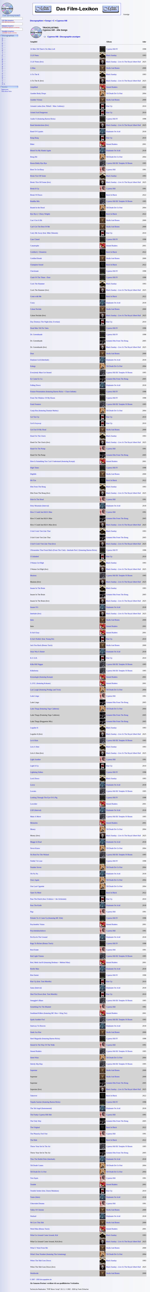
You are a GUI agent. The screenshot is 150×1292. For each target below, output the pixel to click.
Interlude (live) (35, 614)
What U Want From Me (39, 1248)
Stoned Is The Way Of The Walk (42, 1045)
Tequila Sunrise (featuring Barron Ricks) (45, 1102)
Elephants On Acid (113, 132)
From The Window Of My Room (42, 398)
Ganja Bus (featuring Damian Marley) (44, 411)
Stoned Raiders (111, 87)
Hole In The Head (37, 499)
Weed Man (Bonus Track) (39, 1229)
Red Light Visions (37, 956)
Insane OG (34, 607)
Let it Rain (34, 740)
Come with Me (35, 296)
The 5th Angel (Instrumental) (41, 1108)
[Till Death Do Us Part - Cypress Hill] (102, 96)
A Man (32, 68)
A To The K (34, 74)
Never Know (35, 848)
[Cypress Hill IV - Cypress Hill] (102, 51)
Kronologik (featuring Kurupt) (41, 677)
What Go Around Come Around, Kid (44, 1235)
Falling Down (35, 385)
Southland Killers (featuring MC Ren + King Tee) (48, 1013)
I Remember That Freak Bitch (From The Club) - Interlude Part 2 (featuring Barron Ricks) (63, 550)
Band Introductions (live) (39, 125)
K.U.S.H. (33, 658)
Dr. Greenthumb (36, 334)
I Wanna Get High (37, 563)
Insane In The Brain (37, 588)
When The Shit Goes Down (40, 1261)
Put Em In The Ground (38, 937)
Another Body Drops (38, 93)
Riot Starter (34, 975)
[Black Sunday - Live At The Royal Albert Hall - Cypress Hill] (102, 64)
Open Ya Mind (35, 893)
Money (33, 829)
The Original (35, 1127)
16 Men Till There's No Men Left (42, 49)
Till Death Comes (36, 1165)
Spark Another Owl (37, 1020)
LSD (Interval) (35, 810)
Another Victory (36, 100)
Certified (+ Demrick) (38, 252)
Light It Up (34, 766)
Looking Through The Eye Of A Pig (43, 798)
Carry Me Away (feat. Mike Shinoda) (44, 233)
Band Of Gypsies (36, 132)
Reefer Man (34, 969)
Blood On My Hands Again (40, 151)
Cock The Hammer (37, 284)
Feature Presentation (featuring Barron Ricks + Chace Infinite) (53, 392)
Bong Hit (33, 157)
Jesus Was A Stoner (37, 652)
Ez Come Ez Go (36, 379)
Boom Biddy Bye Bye (38, 163)
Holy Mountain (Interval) (39, 506)
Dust (32, 354)
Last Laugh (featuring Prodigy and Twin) (45, 690)
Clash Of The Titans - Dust (40, 277)
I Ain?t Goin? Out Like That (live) (43, 544)
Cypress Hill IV (112, 49)
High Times (34, 468)
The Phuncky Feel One (38, 1134)
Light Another (35, 759)
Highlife (33, 474)
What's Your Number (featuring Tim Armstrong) (48, 1254)
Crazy (32, 303)
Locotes (33, 791)
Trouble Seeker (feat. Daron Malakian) (44, 1191)
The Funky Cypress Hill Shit (41, 1115)
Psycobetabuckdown (38, 931)
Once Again (34, 880)
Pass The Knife (36, 905)
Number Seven (35, 867)
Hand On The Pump (37, 449)
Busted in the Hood (37, 208)
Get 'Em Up (34, 417)
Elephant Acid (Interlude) (39, 360)
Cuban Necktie (35, 309)
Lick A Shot (34, 747)
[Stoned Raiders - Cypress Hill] (102, 89)
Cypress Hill (110, 170)
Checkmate (34, 271)
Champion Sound (36, 265)
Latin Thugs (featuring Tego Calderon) (44, 709)
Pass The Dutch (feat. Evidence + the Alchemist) (48, 899)
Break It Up (34, 189)
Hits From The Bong (38, 487)
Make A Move (35, 817)
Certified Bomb (36, 258)
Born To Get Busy (37, 170)
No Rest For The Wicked (39, 855)
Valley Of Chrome (37, 1210)
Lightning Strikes (36, 772)
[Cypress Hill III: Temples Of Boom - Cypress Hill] (102, 166)
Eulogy (33, 366)
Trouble (33, 1184)
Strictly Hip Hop (36, 1064)
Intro (32, 620)
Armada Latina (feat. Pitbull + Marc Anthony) (47, 106)
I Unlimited (34, 556)
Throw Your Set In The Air (40, 1146)
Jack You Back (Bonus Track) (41, 645)
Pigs (31, 912)
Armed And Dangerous (39, 112)
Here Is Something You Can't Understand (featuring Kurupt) (52, 461)
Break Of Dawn (36, 195)
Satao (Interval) (36, 988)
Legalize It (34, 728)
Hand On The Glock (38, 436)
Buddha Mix (35, 201)
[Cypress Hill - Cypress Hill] (102, 172)
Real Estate (34, 950)
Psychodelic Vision (37, 924)
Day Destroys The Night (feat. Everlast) (45, 322)
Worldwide (34, 1273)
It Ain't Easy (34, 633)
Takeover (33, 1096)
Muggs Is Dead (36, 842)
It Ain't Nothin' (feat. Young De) (42, 639)
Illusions (33, 576)
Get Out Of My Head (38, 430)
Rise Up (109, 106)
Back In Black (111, 195)
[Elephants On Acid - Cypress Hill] (102, 134)
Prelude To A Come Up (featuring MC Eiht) (46, 918)
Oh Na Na (34, 874)
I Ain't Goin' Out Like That (40, 531)
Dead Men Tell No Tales (39, 328)
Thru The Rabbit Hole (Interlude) (42, 1159)
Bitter (32, 144)
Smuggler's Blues (36, 1001)
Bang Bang (34, 138)
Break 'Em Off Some (38, 176)
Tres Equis (34, 1178)
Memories (34, 823)
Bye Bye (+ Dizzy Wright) (40, 214)
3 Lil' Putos (34, 55)
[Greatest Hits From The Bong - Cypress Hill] (102, 343)
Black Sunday (111, 55)
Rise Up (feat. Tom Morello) (40, 981)
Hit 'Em (33, 480)
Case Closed (34, 239)
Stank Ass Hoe (35, 1032)
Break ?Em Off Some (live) (40, 182)
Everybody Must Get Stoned (40, 373)
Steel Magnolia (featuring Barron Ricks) (45, 1039)
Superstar (33, 1070)
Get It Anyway (35, 423)
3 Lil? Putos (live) (36, 62)
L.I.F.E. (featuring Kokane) (40, 683)
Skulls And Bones (113, 68)
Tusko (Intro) (35, 1197)
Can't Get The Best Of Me (40, 227)
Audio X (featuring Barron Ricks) (42, 119)
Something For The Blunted (40, 1007)
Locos (32, 785)
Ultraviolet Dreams (37, 1203)
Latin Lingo (34, 696)
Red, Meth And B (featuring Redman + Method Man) (50, 962)
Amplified (34, 87)
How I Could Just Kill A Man (41, 512)
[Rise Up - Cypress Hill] (102, 108)
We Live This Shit (37, 1223)
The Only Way (35, 1121)
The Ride (33, 1140)
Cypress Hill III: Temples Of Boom (119, 163)
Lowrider (33, 804)
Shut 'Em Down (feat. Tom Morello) (43, 994)
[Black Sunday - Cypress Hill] (102, 58)
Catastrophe (34, 246)
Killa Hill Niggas (36, 664)
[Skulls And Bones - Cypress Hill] (102, 70)
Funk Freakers (35, 404)
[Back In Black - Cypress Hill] (102, 197)
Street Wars (34, 1058)
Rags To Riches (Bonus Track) (41, 943)
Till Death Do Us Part (114, 93)
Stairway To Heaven (37, 1026)
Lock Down (34, 778)
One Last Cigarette (37, 886)
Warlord (33, 1216)
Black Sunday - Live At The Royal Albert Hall (123, 62)
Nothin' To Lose (36, 861)
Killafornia (34, 671)
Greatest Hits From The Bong (117, 341)
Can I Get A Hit (36, 220)
